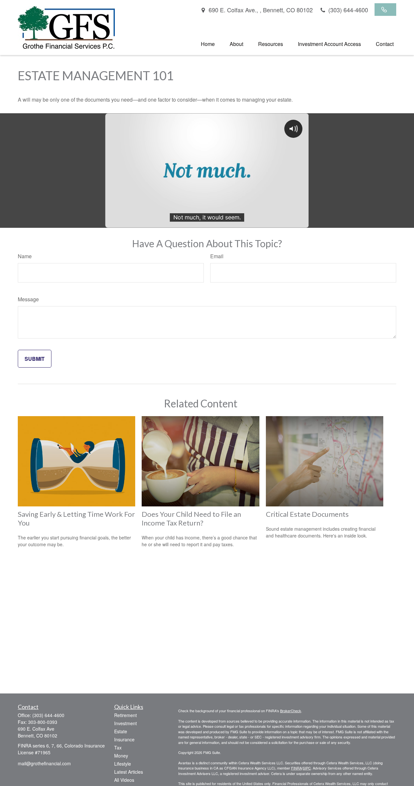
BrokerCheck (290, 710)
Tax (118, 747)
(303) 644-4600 (347, 10)
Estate (120, 731)
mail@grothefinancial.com (44, 763)
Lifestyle (122, 763)
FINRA (296, 767)
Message (28, 299)
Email (216, 256)
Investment (125, 723)
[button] (207, 43)
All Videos (124, 780)
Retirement (125, 715)
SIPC (307, 767)
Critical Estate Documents (307, 514)
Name (25, 256)
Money (121, 755)
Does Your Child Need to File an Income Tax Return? (191, 518)
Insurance (124, 739)
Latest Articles (128, 772)
